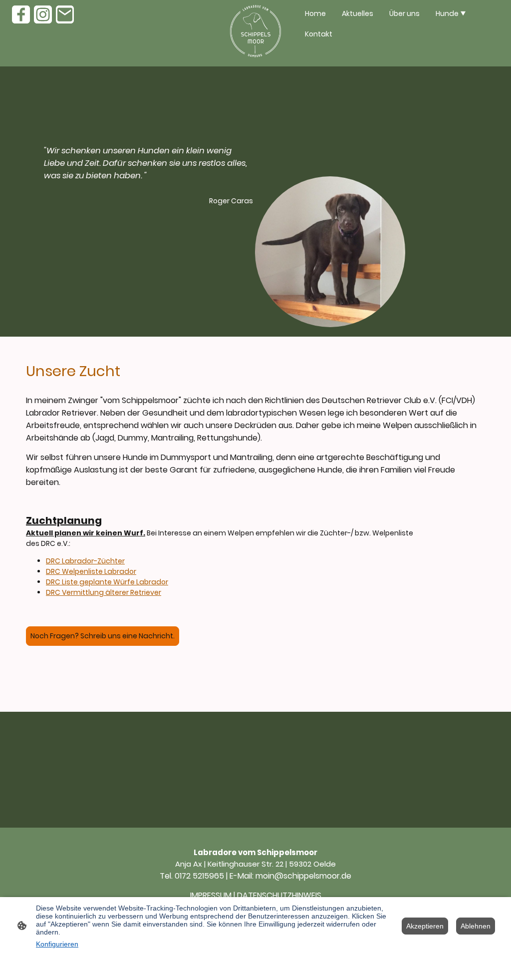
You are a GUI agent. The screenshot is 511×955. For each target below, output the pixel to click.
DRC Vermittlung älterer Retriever (103, 592)
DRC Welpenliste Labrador (91, 571)
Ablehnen (476, 926)
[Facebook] (21, 14)
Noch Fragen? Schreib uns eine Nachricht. (102, 636)
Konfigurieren (57, 944)
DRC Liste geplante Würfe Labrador (107, 582)
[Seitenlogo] (255, 33)
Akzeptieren (425, 926)
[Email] (65, 14)
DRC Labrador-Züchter (85, 561)
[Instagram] (43, 14)
